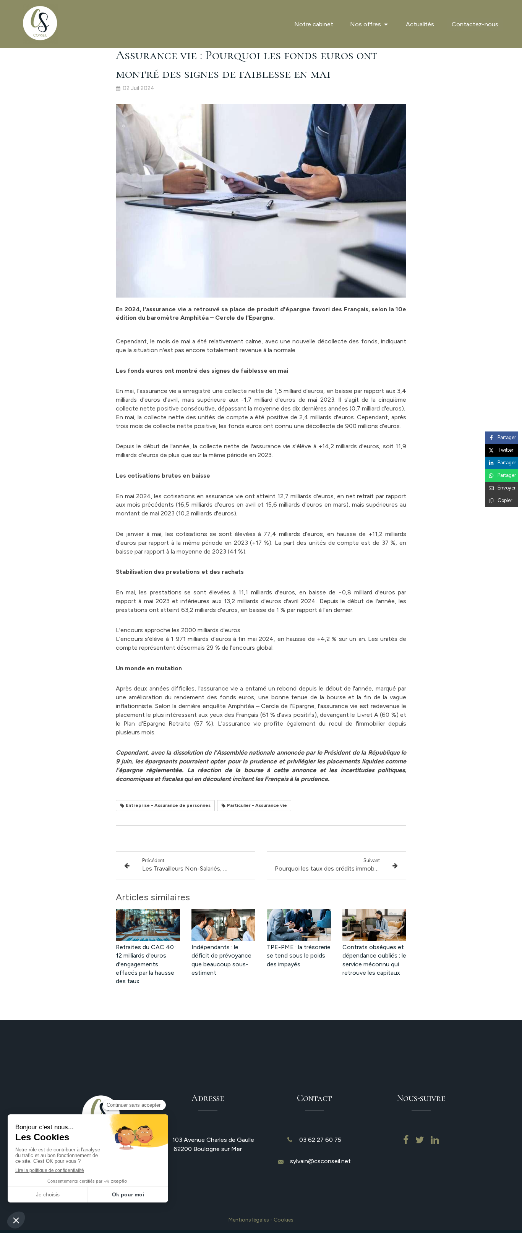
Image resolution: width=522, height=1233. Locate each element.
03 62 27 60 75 (320, 1139)
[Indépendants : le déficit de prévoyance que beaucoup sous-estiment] (223, 925)
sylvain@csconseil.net (320, 1161)
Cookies (283, 1220)
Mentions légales (249, 1220)
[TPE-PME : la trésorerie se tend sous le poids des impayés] (299, 925)
